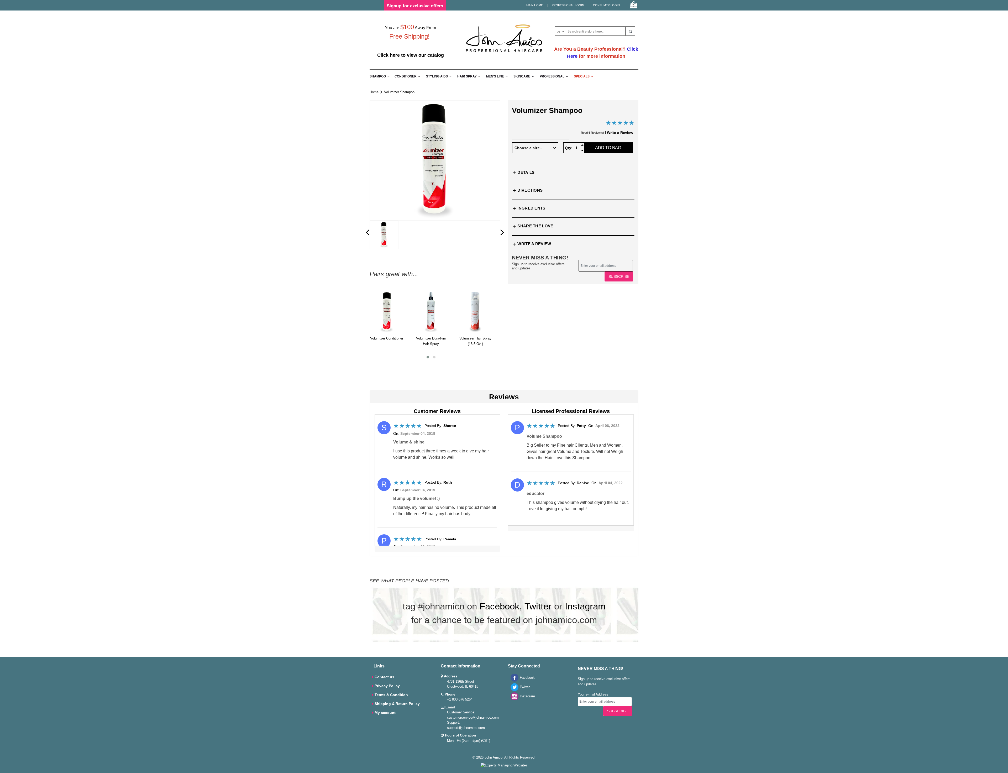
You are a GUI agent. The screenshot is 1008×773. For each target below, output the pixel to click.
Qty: (569, 148)
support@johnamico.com (466, 728)
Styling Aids (437, 76)
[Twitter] (513, 690)
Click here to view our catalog (410, 55)
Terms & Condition (391, 695)
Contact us (384, 677)
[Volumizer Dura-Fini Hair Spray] (431, 311)
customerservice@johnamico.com (473, 717)
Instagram (585, 606)
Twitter (538, 606)
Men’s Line (495, 76)
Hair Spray (467, 76)
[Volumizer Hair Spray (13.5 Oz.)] (475, 311)
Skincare (521, 76)
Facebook (499, 606)
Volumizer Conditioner (386, 338)
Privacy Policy (387, 686)
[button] (428, 357)
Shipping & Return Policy (397, 704)
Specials (582, 76)
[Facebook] (513, 680)
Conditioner (406, 76)
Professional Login (568, 5)
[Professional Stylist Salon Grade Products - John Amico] (504, 53)
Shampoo (378, 76)
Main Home (534, 5)
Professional (552, 76)
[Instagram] (513, 699)
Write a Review (620, 132)
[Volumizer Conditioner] (386, 311)
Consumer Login (606, 5)
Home (374, 92)
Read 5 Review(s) (592, 132)
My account (385, 713)
